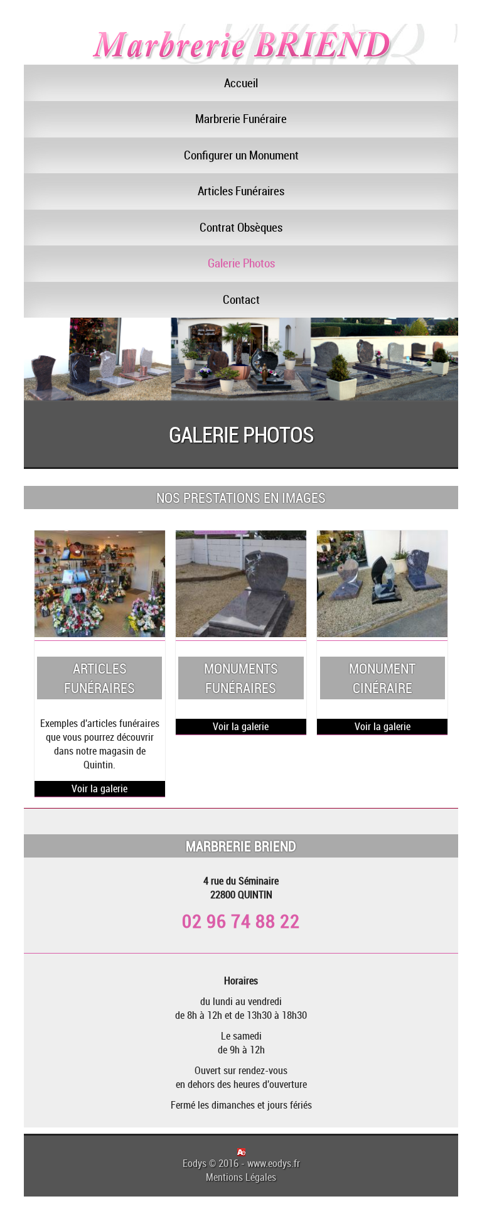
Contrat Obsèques (241, 227)
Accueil (241, 83)
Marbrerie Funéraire (241, 118)
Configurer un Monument (241, 155)
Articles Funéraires (241, 191)
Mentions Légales (241, 1177)
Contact (241, 299)
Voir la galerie (99, 788)
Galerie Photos (241, 263)
